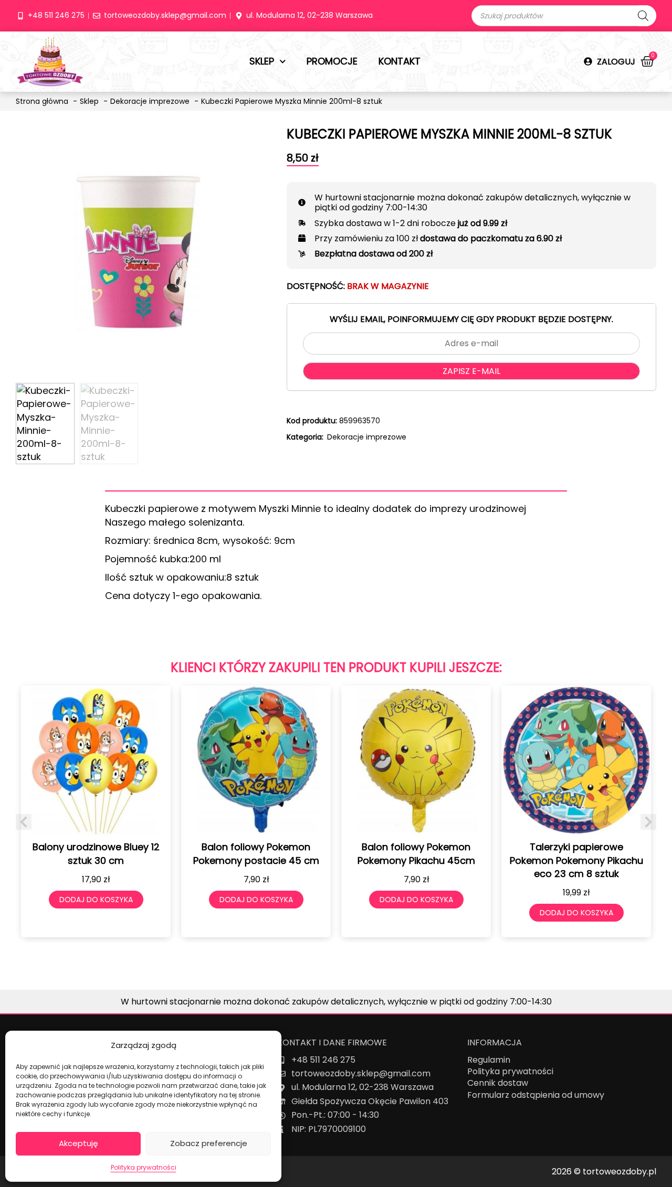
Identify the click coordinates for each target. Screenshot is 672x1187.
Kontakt (400, 61)
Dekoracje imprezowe (366, 437)
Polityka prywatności (143, 1167)
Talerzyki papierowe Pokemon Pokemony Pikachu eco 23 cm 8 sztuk (576, 860)
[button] (24, 822)
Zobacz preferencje (208, 1143)
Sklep (261, 61)
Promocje (332, 61)
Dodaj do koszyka (96, 899)
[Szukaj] (643, 15)
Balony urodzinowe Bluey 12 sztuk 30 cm (96, 853)
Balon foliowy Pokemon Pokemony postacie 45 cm (256, 853)
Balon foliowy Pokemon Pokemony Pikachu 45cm (416, 853)
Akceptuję (78, 1143)
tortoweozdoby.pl (619, 1171)
